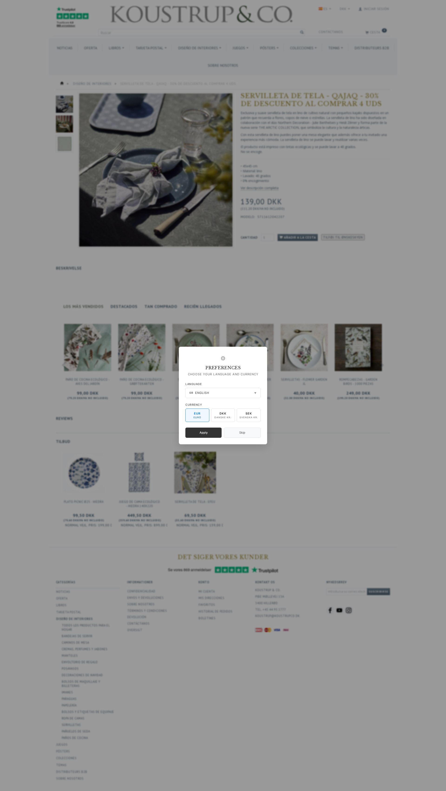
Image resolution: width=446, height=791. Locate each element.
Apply (204, 432)
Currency (193, 404)
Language (193, 384)
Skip (242, 432)
